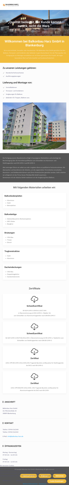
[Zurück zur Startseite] (11, 5)
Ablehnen (19, 481)
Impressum (42, 484)
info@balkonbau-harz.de (15, 436)
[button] (63, 5)
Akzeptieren (7, 481)
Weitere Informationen (30, 484)
